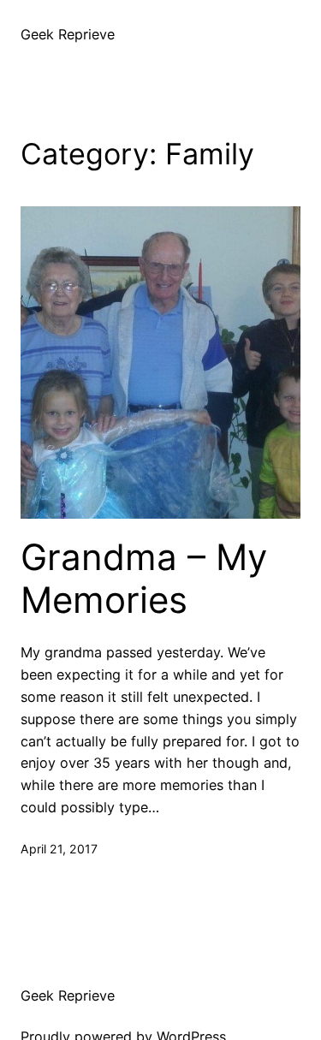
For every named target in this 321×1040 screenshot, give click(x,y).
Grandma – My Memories (144, 578)
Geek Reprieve (68, 34)
